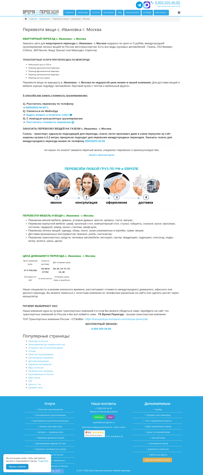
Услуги (96, 13)
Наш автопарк (158, 437)
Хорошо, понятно (17, 466)
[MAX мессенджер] (146, 6)
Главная (69, 13)
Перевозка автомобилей (40, 364)
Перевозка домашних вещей (50, 437)
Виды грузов (34, 377)
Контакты (160, 13)
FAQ (30, 381)
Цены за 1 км (34, 384)
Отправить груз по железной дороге (45, 347)
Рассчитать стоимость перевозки (49, 122)
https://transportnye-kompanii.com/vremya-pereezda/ (116, 319)
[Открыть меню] (179, 12)
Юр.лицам (109, 13)
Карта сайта (119, 427)
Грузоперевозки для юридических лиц (46, 344)
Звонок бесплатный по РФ (169, 6)
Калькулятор (132, 13)
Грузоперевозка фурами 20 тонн (50, 443)
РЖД (120, 13)
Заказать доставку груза (50, 426)
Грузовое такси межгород (158, 415)
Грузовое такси (35, 387)
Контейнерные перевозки (40, 357)
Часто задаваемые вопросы (158, 420)
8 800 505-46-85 (167, 2)
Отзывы (147, 13)
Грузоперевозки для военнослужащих (51, 420)
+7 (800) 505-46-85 (103, 408)
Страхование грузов (158, 443)
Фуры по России (36, 367)
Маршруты (44, 18)
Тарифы (158, 409)
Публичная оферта (158, 454)
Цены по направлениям (158, 432)
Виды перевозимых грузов (158, 426)
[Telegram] (139, 6)
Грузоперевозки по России (41, 374)
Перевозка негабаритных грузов (50, 449)
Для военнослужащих (38, 361)
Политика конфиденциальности (97, 427)
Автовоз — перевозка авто (50, 432)
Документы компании (158, 449)
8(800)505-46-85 (36, 107)
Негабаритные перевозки (40, 371)
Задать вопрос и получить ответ (47, 114)
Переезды (83, 13)
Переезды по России (38, 341)
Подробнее (43, 461)
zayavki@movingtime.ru (104, 422)
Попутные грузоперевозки (41, 354)
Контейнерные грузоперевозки (51, 415)
